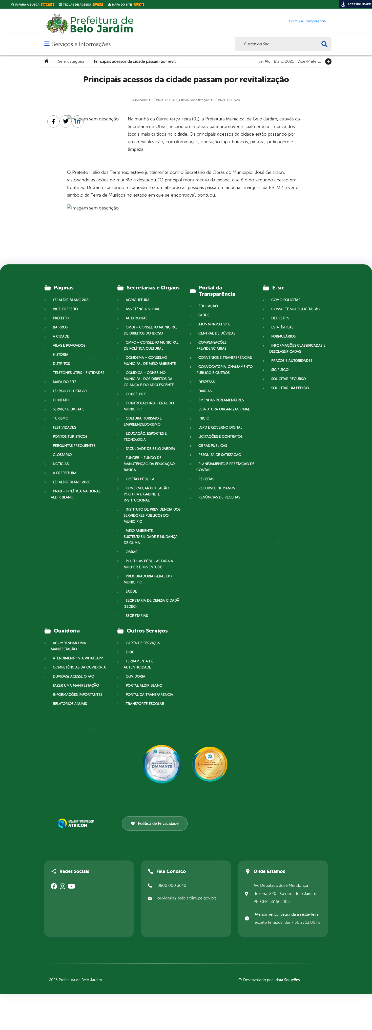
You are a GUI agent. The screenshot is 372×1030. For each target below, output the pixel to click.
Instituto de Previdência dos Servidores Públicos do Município (152, 515)
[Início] (47, 61)
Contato (61, 400)
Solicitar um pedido (290, 388)
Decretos (280, 318)
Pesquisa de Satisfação (219, 455)
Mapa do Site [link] (127, 4)
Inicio (203, 418)
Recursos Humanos (216, 488)
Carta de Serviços (143, 643)
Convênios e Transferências (225, 358)
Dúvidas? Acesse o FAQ (73, 676)
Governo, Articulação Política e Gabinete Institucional (146, 494)
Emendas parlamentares (221, 400)
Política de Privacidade (158, 823)
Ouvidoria (135, 676)
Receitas (206, 479)
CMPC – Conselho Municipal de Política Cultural (151, 345)
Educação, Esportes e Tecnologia (145, 437)
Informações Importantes (77, 695)
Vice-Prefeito (309, 61)
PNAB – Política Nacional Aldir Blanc (75, 494)
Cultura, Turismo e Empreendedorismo (143, 421)
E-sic (130, 652)
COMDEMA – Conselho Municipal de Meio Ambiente (150, 361)
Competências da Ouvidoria (79, 667)
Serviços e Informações (81, 44)
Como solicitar (286, 300)
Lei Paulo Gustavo (70, 391)
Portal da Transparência (149, 695)
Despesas (206, 382)
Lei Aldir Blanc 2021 (276, 61)
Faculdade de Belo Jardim (150, 449)
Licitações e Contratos (220, 436)
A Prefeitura (64, 473)
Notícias (61, 464)
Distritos (61, 364)
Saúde (131, 591)
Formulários (283, 336)
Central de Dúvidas (216, 333)
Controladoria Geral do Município (149, 406)
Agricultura (138, 300)
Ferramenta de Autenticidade (139, 664)
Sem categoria (71, 61)
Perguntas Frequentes (74, 446)
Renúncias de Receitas (219, 497)
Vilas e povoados (69, 345)
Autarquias (136, 318)
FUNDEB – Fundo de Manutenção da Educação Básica (149, 464)
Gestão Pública (140, 479)
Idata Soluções (287, 980)
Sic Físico (279, 370)
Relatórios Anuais (70, 704)
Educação (208, 306)
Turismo (60, 418)
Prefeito (61, 318)
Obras (131, 552)
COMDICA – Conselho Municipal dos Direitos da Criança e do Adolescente (149, 379)
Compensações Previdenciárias (211, 345)
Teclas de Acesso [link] (82, 4)
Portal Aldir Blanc (144, 685)
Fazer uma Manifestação (76, 685)
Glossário (62, 455)
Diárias (205, 391)
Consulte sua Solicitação (295, 309)
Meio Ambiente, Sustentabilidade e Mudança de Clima (151, 537)
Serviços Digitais (68, 409)
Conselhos (136, 394)
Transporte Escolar (145, 704)
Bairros (60, 327)
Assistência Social (143, 309)
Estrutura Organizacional (224, 409)
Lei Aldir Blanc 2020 (72, 482)
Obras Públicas (212, 446)
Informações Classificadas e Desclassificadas (297, 348)
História (60, 354)
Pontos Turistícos (70, 436)
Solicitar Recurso (288, 379)
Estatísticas (282, 327)
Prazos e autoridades (291, 361)
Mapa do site (64, 382)
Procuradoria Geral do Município (148, 579)
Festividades (64, 427)
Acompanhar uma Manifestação (68, 646)
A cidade (61, 336)
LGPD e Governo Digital (220, 427)
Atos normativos (214, 324)
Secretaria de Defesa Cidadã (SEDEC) (151, 603)
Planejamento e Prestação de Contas (225, 467)
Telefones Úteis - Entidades (78, 373)
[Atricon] (77, 823)
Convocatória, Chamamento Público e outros (224, 370)
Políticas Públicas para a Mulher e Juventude (148, 564)
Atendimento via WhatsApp (78, 658)
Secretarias (137, 616)
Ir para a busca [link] (33, 4)
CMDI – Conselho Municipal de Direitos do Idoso (150, 330)
